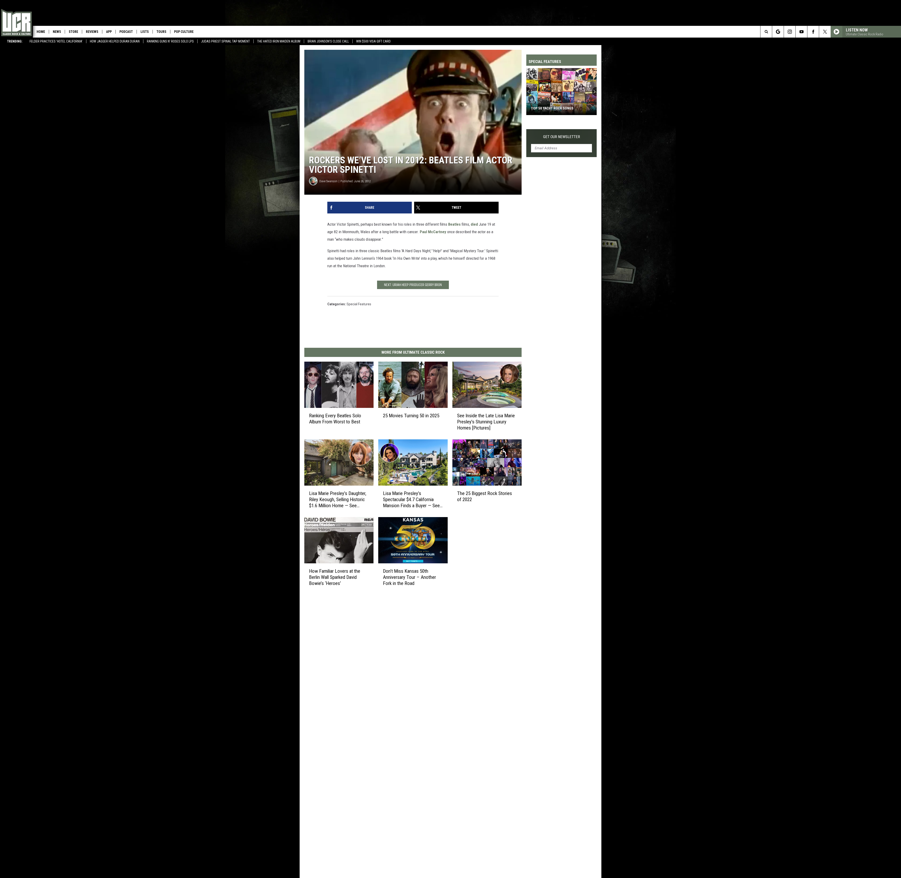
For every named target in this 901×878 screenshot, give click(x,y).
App (109, 32)
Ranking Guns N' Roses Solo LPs (170, 41)
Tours (161, 32)
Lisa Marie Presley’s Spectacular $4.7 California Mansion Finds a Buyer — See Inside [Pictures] (411, 500)
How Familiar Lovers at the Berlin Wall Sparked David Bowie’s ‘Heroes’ (334, 577)
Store (73, 32)
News (57, 32)
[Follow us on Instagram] (789, 32)
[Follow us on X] (825, 32)
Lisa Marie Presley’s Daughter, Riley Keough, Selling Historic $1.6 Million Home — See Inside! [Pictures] (337, 500)
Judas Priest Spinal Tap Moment (225, 41)
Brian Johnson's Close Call (328, 41)
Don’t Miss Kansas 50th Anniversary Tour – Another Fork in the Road (409, 577)
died (474, 224)
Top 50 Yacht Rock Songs (552, 108)
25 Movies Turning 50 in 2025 (411, 415)
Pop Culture (184, 32)
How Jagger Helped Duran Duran (115, 41)
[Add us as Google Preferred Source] (778, 32)
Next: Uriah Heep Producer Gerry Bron (413, 285)
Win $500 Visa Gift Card (373, 41)
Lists (145, 32)
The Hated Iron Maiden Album (278, 41)
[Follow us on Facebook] (813, 32)
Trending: (15, 41)
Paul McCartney (433, 231)
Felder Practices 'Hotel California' (56, 41)
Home (41, 32)
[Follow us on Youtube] (801, 32)
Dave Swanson (328, 181)
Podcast (126, 32)
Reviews (92, 32)
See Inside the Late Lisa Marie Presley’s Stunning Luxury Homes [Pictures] (486, 422)
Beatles (454, 224)
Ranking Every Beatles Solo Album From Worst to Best (335, 419)
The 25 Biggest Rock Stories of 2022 (484, 496)
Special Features (359, 304)
